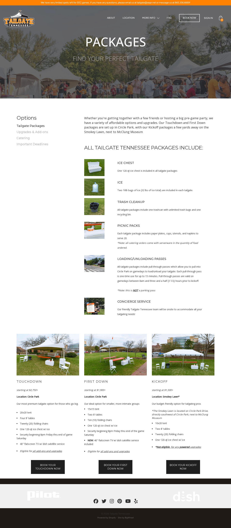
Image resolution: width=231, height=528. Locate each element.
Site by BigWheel (126, 517)
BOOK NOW (189, 17)
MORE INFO (148, 17)
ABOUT (111, 17)
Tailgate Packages (31, 126)
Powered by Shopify (106, 517)
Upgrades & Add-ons (32, 132)
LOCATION (129, 17)
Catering (23, 138)
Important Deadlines (32, 144)
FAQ (169, 17)
